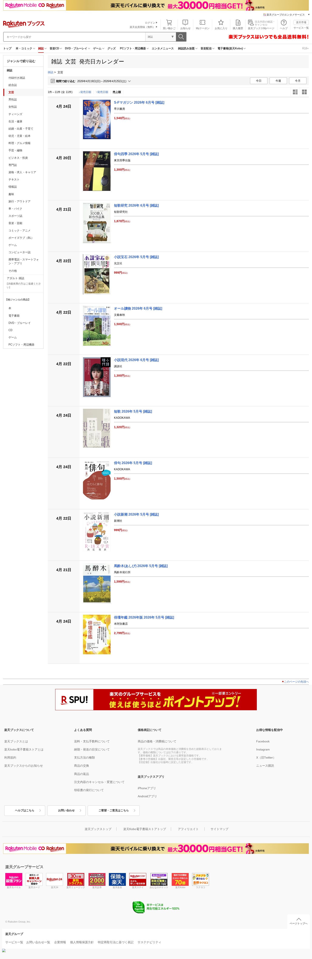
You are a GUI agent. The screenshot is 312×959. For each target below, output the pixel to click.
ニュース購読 (265, 765)
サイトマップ (219, 829)
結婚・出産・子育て (20, 128)
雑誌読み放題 (186, 48)
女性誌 (12, 106)
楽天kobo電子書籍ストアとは (24, 749)
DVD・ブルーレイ (76, 48)
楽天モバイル (14, 887)
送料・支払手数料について (92, 741)
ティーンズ (15, 114)
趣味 (11, 194)
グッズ (111, 48)
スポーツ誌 (15, 215)
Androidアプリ (147, 796)
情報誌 (12, 186)
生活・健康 (15, 121)
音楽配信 (206, 48)
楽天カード (34, 887)
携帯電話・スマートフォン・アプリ (23, 261)
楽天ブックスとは (16, 741)
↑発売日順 (102, 92)
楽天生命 (117, 887)
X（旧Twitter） (266, 757)
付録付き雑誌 (16, 77)
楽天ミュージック (75, 887)
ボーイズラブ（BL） (21, 237)
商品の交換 (81, 765)
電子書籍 (14, 315)
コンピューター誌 (19, 252)
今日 (258, 80)
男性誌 (12, 99)
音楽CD (54, 48)
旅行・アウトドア (19, 201)
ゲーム (97, 48)
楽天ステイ (138, 887)
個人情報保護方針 (82, 942)
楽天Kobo (180, 887)
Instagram (263, 749)
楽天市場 (301, 22)
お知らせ (185, 28)
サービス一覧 (301, 27)
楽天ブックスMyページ (261, 28)
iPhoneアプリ (147, 788)
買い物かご (169, 28)
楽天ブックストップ (98, 829)
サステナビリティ (149, 942)
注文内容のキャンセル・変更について (99, 782)
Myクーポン (202, 28)
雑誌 (41, 48)
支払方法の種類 (84, 757)
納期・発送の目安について (92, 749)
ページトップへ (299, 923)
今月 (298, 80)
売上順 (117, 92)
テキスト (14, 179)
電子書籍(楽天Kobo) (230, 48)
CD (10, 330)
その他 (12, 270)
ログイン (150, 22)
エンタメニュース (163, 48)
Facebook (263, 741)
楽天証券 (97, 887)
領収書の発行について (89, 790)
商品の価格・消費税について (157, 741)
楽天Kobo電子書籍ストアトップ (144, 829)
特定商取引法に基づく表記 (116, 942)
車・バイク (15, 208)
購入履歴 (238, 28)
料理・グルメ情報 (19, 143)
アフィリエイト (188, 829)
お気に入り (221, 28)
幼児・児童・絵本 (19, 135)
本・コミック (24, 48)
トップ (7, 48)
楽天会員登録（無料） (142, 27)
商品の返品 (81, 774)
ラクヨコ (200, 887)
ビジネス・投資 (18, 157)
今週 (278, 80)
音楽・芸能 (15, 223)
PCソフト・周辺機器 (133, 48)
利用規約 (10, 757)
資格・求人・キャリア (22, 172)
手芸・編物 (15, 150)
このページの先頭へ (296, 681)
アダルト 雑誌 (15, 278)
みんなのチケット (159, 887)
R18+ (305, 48)
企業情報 (60, 942)
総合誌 (12, 85)
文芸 (11, 92)
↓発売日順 (85, 92)
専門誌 (12, 165)
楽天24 (54, 887)
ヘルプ (284, 28)
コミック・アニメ (19, 230)
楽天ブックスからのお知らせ (23, 765)
